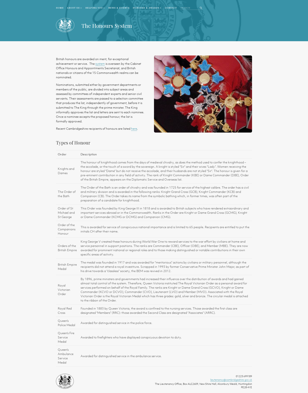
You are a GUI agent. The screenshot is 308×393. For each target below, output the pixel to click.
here (134, 129)
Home (60, 8)
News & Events (119, 8)
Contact (171, 8)
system (100, 64)
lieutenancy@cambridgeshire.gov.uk (231, 379)
